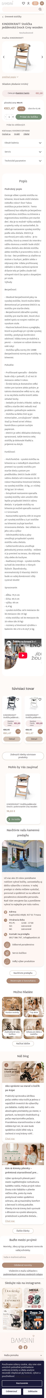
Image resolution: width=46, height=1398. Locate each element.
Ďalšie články (22, 1249)
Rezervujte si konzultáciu (22, 996)
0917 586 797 (15, 952)
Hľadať (38, 9)
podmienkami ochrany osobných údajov (22, 1293)
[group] (18, 809)
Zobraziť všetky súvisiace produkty (22, 767)
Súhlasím (32, 1392)
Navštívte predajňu (22, 988)
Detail (11, 750)
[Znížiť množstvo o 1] (5, 121)
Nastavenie (22, 1383)
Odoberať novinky (22, 1284)
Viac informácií (23, 1376)
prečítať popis (9, 79)
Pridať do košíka (28, 121)
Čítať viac (10, 1155)
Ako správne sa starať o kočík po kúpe (19, 1100)
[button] (18, 825)
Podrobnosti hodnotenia (17, 36)
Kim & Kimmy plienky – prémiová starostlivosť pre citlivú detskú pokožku (20, 1185)
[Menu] (39, 3)
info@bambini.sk (31, 952)
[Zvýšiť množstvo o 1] (13, 121)
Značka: (13, 41)
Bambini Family (22, 95)
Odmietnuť (11, 1392)
